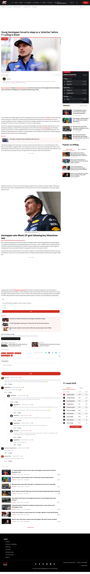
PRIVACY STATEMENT (82, 562)
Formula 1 (48, 117)
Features (14, 486)
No (4, 308)
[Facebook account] (39, 564)
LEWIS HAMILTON (17, 7)
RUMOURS (34, 7)
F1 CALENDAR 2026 (26, 7)
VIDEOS (21, 2)
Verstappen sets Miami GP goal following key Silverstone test (24, 139)
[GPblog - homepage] (4, 2)
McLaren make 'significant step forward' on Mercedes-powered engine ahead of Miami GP (30, 328)
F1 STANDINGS (27, 2)
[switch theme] (77, 2)
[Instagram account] (43, 564)
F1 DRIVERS (50, 2)
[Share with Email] (59, 356)
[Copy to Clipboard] (59, 352)
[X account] (36, 564)
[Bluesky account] (50, 564)
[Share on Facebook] (49, 352)
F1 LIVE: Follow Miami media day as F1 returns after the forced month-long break (29, 323)
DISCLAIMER (84, 565)
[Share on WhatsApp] (45, 352)
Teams (81, 388)
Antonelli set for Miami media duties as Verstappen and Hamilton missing (27, 318)
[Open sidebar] (12, 2)
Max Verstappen (5, 88)
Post (31, 373)
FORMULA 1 (4, 7)
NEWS (16, 2)
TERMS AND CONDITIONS (69, 562)
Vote (31, 311)
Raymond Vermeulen (21, 88)
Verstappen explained (19, 290)
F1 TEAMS (43, 2)
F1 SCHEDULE (36, 2)
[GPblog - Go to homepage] (5, 564)
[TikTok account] (47, 564)
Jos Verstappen (46, 128)
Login (85, 2)
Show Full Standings (75, 426)
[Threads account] (54, 564)
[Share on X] (52, 352)
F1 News (4, 39)
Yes (5, 305)
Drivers (69, 388)
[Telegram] (56, 352)
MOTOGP (10, 7)
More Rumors (83, 106)
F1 (15, 133)
